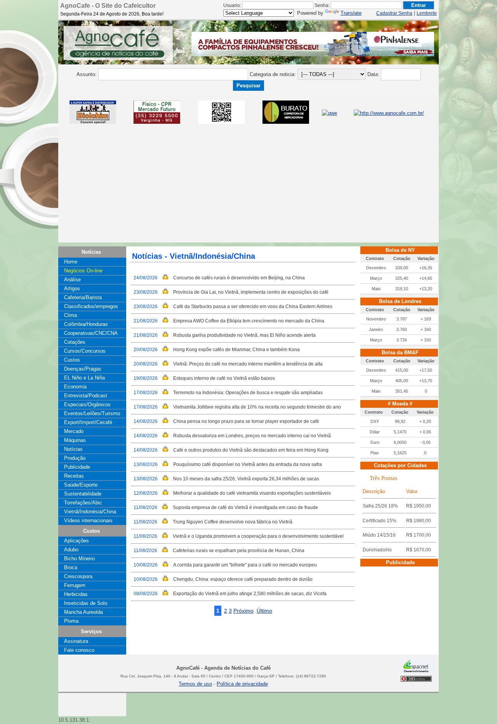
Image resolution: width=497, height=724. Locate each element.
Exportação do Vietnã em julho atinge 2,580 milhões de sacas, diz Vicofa (250, 593)
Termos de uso (195, 684)
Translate (351, 13)
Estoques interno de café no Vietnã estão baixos (224, 378)
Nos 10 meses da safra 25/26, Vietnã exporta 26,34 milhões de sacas (246, 479)
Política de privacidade (242, 684)
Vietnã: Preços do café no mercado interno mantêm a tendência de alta (248, 364)
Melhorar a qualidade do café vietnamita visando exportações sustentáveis (252, 493)
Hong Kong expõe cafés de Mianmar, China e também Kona (236, 349)
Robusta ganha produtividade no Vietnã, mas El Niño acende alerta (244, 335)
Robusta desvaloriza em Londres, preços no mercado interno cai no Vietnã (252, 435)
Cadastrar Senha (394, 13)
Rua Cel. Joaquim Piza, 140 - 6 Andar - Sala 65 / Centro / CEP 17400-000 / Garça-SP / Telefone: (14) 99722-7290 (223, 676)
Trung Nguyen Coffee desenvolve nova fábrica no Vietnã (232, 522)
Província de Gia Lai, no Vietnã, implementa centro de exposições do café (250, 292)
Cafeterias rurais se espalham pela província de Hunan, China (238, 550)
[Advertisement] (248, 188)
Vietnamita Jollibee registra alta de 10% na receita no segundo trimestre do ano (257, 407)
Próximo (243, 611)
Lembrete (427, 13)
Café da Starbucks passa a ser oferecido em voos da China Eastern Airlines (252, 306)
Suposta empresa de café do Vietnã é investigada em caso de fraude (245, 507)
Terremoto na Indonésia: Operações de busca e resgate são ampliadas (248, 392)
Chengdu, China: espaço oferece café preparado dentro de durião (243, 579)
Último (264, 611)
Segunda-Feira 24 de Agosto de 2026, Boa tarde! (111, 14)
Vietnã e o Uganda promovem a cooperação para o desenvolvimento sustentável (258, 536)
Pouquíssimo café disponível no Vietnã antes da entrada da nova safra (247, 464)
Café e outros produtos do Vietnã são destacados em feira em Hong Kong (250, 450)
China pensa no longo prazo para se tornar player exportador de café (246, 421)
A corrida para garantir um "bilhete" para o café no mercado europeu (245, 565)
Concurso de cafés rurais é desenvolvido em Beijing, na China (239, 278)
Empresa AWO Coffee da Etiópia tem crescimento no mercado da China (248, 321)
